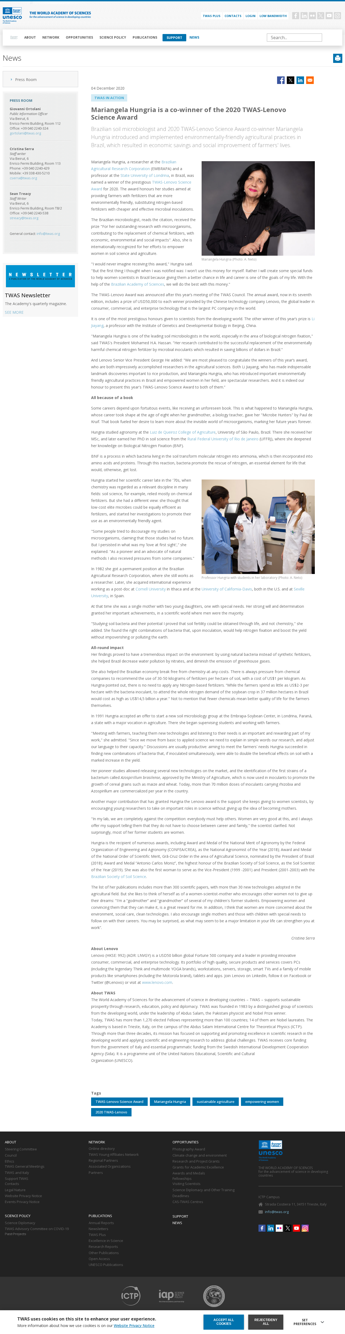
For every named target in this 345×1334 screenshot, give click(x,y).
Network (50, 37)
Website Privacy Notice (23, 1196)
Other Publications (104, 1253)
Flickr (312, 15)
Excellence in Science (106, 1241)
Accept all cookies (223, 1322)
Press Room (26, 79)
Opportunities (79, 37)
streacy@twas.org (24, 218)
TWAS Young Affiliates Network (114, 1155)
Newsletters (98, 1229)
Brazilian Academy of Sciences (137, 284)
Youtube (329, 15)
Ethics (9, 1161)
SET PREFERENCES (305, 1322)
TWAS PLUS (211, 16)
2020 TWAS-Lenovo (111, 1112)
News (194, 37)
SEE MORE (14, 312)
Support (174, 37)
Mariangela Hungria (170, 1101)
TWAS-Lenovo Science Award (119, 1101)
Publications (145, 37)
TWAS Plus (97, 1235)
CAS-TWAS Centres (187, 1202)
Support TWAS (16, 1179)
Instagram (337, 15)
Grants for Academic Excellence (198, 1167)
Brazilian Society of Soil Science (118, 876)
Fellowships (182, 1179)
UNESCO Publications (106, 1265)
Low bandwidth (273, 16)
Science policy (112, 37)
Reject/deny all (265, 1322)
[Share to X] (290, 80)
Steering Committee (21, 1149)
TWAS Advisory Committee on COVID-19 (37, 1229)
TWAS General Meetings (24, 1166)
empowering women (262, 1101)
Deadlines (180, 1196)
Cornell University (151, 589)
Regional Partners (103, 1161)
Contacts (233, 16)
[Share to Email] (310, 80)
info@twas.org (48, 233)
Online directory (102, 1149)
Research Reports (103, 1247)
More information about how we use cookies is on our (85, 1325)
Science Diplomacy (20, 1223)
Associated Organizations (110, 1166)
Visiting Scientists (186, 1184)
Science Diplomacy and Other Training (203, 1190)
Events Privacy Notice (22, 1202)
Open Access (99, 1259)
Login (251, 16)
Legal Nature (15, 1190)
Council (11, 1155)
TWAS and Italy (17, 1173)
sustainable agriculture (215, 1101)
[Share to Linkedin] (300, 80)
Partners (96, 1173)
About (30, 37)
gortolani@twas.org (25, 133)
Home (14, 37)
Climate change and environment (199, 1155)
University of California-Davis (227, 589)
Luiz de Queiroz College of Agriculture (183, 432)
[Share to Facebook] (281, 80)
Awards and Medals (188, 1173)
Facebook (295, 15)
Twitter (320, 15)
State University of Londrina (144, 175)
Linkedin (304, 15)
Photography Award (188, 1149)
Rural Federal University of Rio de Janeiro (222, 438)
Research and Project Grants (196, 1161)
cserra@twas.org (23, 178)
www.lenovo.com (157, 982)
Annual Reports (101, 1223)
